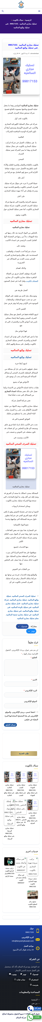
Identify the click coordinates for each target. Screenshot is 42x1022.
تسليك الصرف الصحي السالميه (24, 596)
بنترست (35, 985)
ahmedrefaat (34, 53)
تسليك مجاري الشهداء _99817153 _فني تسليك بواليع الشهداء (32, 790)
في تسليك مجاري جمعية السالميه (18, 615)
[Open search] (3, 11)
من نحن (34, 1003)
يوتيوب (14, 974)
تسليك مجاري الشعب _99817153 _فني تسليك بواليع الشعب (21, 790)
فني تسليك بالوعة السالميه (21, 607)
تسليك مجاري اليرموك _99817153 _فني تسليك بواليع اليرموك (9, 833)
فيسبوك (21, 626)
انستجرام (34, 980)
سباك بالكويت (18, 20)
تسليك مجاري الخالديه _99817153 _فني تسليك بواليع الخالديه (9, 790)
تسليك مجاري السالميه (18, 600)
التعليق (34, 657)
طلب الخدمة (24, 753)
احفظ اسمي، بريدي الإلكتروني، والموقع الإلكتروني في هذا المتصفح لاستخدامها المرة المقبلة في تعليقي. (21, 716)
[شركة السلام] (21, 4)
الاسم (34, 680)
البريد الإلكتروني (30, 691)
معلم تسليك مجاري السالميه (28, 618)
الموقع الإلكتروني (30, 701)
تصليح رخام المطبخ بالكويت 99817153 (32, 904)
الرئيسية (28, 20)
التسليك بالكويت (32, 281)
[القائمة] (39, 11)
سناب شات (20, 980)
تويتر (30, 631)
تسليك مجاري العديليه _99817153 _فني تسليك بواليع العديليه (32, 818)
